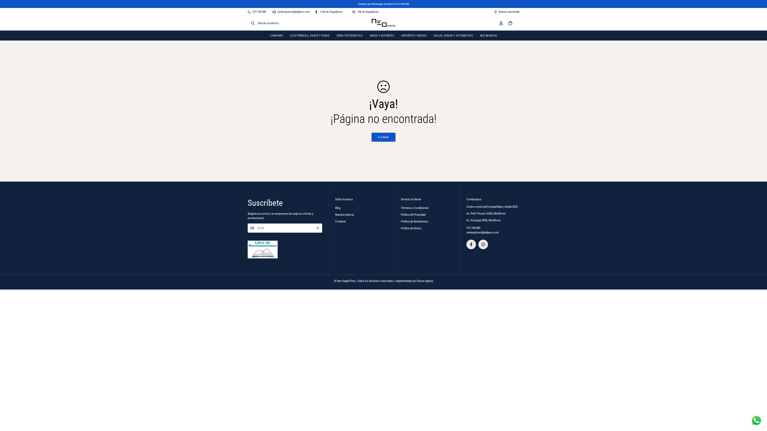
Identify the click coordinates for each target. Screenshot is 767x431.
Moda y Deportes (382, 35)
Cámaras (276, 35)
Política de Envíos (411, 228)
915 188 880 (473, 228)
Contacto (340, 221)
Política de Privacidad (413, 214)
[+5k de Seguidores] (483, 244)
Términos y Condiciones (415, 208)
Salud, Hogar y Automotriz (453, 35)
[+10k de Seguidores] (471, 244)
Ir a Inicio (383, 137)
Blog (337, 208)
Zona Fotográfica (350, 35)
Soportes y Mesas (414, 35)
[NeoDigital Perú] (383, 23)
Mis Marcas (488, 35)
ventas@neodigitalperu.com (482, 232)
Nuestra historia (344, 214)
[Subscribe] (317, 228)
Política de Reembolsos (414, 221)
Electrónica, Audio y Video (309, 35)
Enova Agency (425, 281)
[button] (510, 23)
